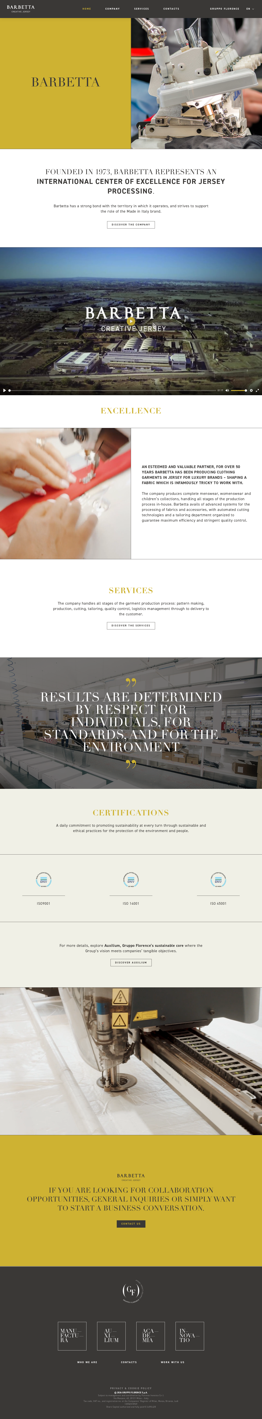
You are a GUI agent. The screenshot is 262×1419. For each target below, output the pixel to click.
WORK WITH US (173, 1362)
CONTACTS (129, 1362)
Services (141, 9)
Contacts (171, 9)
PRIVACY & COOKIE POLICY (131, 1388)
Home (87, 9)
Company (112, 9)
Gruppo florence (224, 9)
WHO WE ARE (87, 1362)
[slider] (112, 390)
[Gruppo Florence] (131, 1290)
